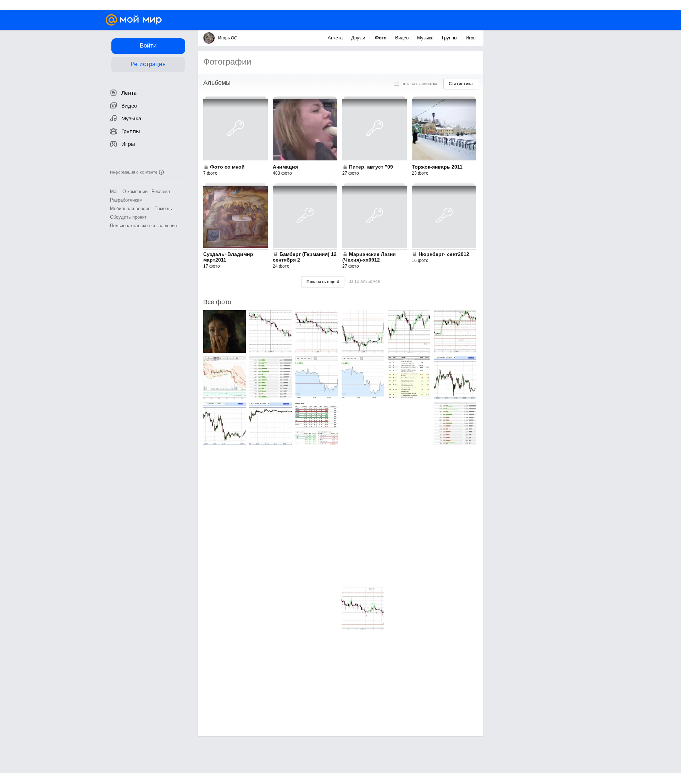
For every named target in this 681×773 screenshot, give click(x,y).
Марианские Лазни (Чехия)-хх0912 (369, 257)
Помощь (163, 208)
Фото (381, 37)
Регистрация (148, 64)
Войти (148, 45)
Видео (402, 37)
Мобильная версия (130, 208)
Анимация (285, 167)
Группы (450, 37)
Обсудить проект (128, 217)
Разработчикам (126, 200)
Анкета (336, 37)
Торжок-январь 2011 (437, 167)
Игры (471, 37)
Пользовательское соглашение (143, 225)
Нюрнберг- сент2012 (444, 254)
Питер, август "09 (371, 167)
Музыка (426, 37)
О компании (135, 191)
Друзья (359, 37)
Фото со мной (227, 167)
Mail (114, 191)
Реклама (160, 191)
